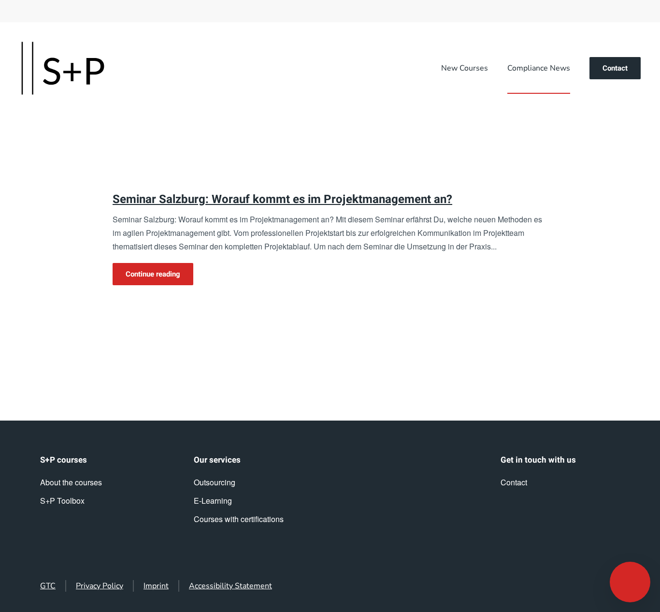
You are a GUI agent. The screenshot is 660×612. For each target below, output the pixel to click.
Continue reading (153, 274)
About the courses (71, 482)
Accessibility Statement (230, 586)
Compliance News (538, 68)
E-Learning (213, 500)
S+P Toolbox (62, 500)
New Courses (464, 68)
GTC (48, 586)
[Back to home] (62, 68)
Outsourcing (214, 482)
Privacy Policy (99, 586)
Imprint (156, 586)
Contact (615, 68)
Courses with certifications (239, 519)
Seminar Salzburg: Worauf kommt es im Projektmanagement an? (282, 199)
